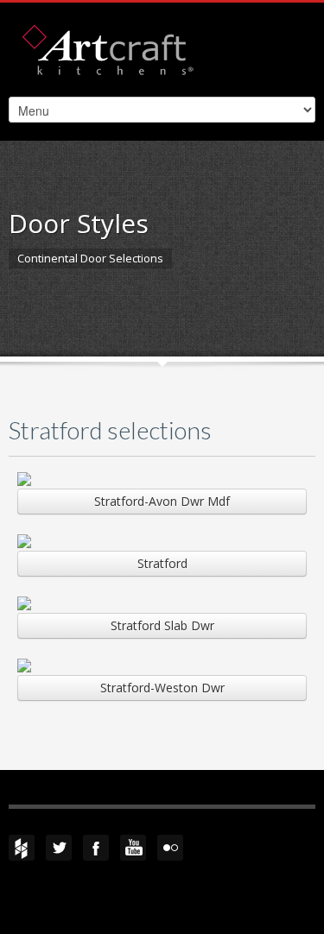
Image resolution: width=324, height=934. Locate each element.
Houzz (22, 848)
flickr (170, 848)
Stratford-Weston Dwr (162, 687)
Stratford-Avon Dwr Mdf (162, 501)
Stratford (162, 563)
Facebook (96, 848)
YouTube (133, 848)
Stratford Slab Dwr (162, 625)
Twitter (59, 848)
